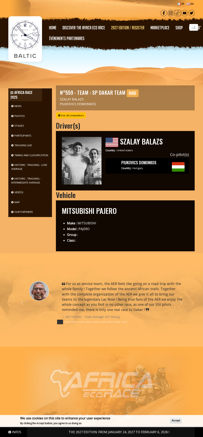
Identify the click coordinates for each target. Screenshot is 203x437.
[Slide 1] (67, 322)
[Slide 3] (81, 322)
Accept (176, 420)
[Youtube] (184, 12)
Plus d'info (89, 423)
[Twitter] (191, 12)
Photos (19, 116)
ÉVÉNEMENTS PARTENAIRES (66, 38)
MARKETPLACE (159, 27)
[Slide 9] (124, 322)
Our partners (23, 212)
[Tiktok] (177, 12)
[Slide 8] (117, 322)
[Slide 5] (96, 322)
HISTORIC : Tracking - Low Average (29, 167)
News (18, 106)
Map (17, 202)
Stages (19, 125)
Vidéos (18, 192)
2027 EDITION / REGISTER (127, 27)
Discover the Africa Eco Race (83, 27)
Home (52, 27)
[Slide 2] (74, 322)
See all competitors (72, 115)
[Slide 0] (60, 322)
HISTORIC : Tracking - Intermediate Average (26, 180)
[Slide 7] (110, 322)
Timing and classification (31, 155)
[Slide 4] (89, 322)
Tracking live (23, 145)
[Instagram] (171, 12)
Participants (22, 135)
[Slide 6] (103, 322)
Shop (179, 27)
